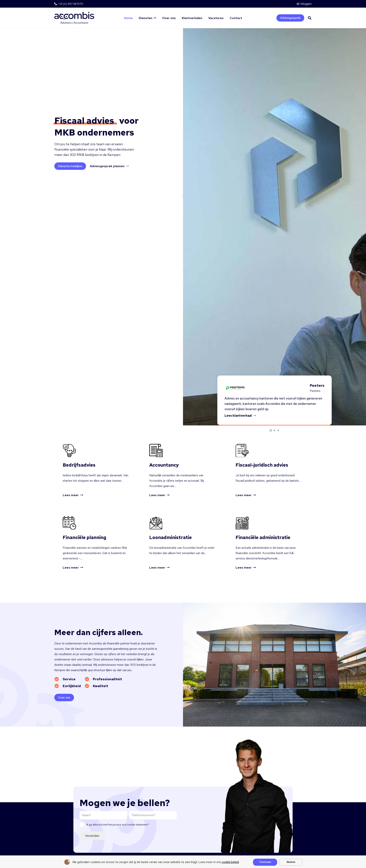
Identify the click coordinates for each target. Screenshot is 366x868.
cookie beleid (230, 862)
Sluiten (291, 862)
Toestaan (265, 862)
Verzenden (92, 836)
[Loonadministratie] (183, 543)
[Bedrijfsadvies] (96, 470)
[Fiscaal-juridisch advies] (269, 470)
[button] (309, 18)
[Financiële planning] (96, 543)
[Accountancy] (183, 470)
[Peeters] (235, 388)
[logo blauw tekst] (74, 18)
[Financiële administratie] (269, 543)
